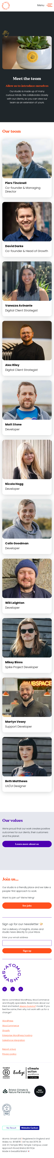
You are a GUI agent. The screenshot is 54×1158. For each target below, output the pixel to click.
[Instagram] (4, 989)
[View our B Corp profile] (6, 1073)
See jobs (27, 905)
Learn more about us (27, 844)
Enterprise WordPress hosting (17, 1035)
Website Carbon (29, 1127)
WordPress (7, 1020)
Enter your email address (15, 937)
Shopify (6, 1030)
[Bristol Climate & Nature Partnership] (16, 1091)
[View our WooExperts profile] (40, 1091)
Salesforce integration (13, 1040)
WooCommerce (10, 1025)
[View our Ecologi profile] (26, 1073)
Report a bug (9, 1049)
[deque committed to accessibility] (6, 1109)
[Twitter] (12, 989)
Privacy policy (9, 1054)
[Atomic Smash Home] (6, 6)
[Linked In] (20, 989)
